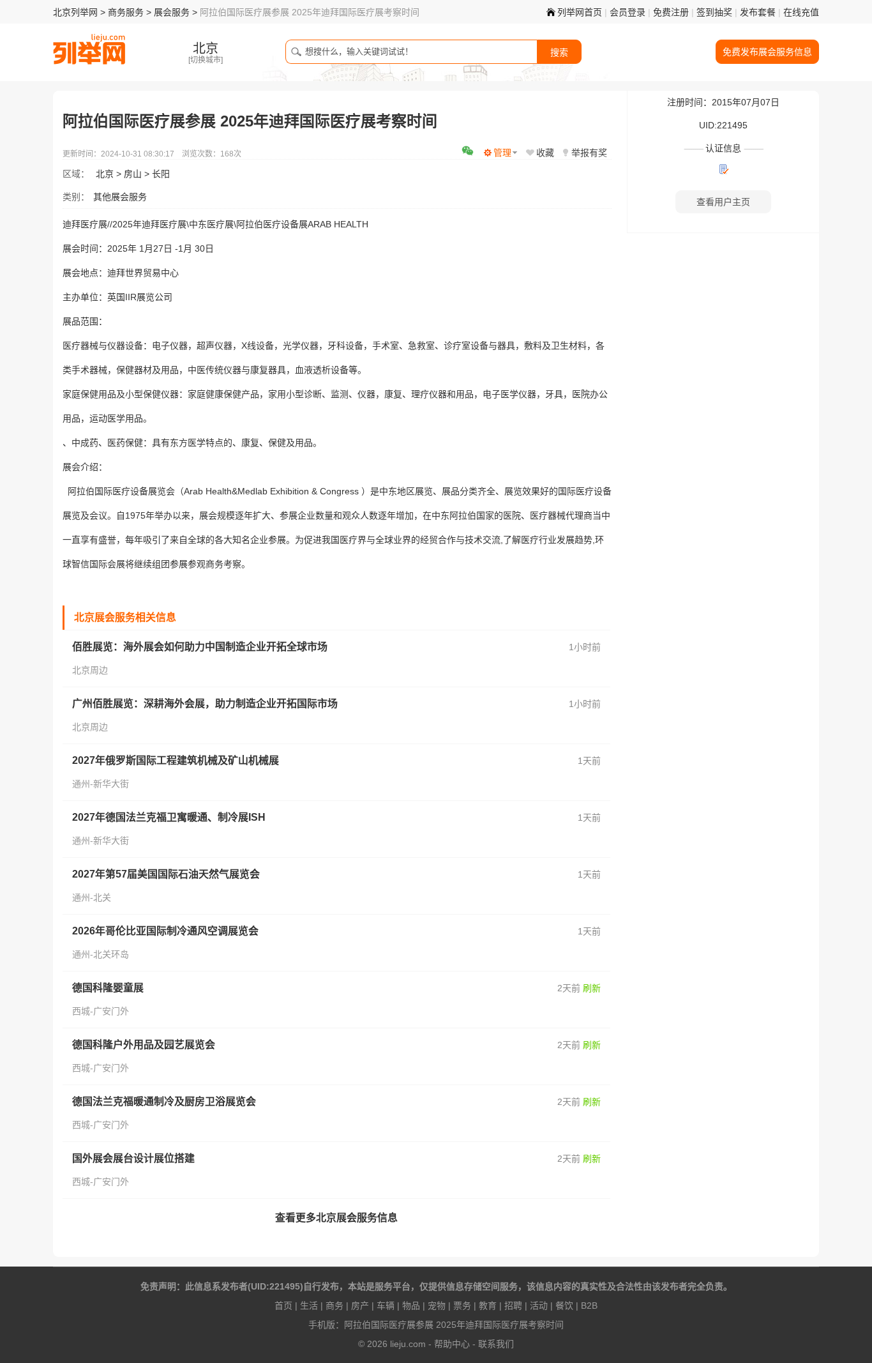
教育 (488, 1305)
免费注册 (671, 12)
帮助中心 (452, 1344)
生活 (309, 1305)
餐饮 (564, 1305)
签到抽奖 (714, 12)
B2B (589, 1305)
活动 (539, 1305)
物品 (411, 1305)
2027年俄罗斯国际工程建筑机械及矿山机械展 (175, 760)
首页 (283, 1305)
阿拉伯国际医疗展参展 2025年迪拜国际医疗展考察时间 (454, 1325)
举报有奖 (589, 153)
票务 (462, 1305)
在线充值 (801, 12)
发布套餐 (758, 12)
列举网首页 (579, 12)
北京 (105, 174)
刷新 (592, 988)
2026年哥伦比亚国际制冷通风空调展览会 (165, 930)
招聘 (513, 1305)
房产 (360, 1305)
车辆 (386, 1305)
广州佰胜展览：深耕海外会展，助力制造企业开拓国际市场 (205, 703)
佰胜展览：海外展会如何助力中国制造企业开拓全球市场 (199, 646)
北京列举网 (75, 12)
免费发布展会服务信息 (767, 52)
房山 (133, 174)
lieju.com (408, 1344)
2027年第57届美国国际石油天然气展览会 (166, 874)
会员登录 (627, 12)
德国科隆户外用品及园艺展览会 (143, 1044)
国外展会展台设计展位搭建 (133, 1158)
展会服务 (172, 12)
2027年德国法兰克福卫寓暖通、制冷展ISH (169, 817)
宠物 (437, 1305)
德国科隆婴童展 (108, 987)
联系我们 (496, 1344)
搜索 (559, 52)
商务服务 (126, 12)
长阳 (161, 174)
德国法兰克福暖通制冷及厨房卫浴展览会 (164, 1101)
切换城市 (205, 60)
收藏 (545, 153)
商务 (334, 1305)
